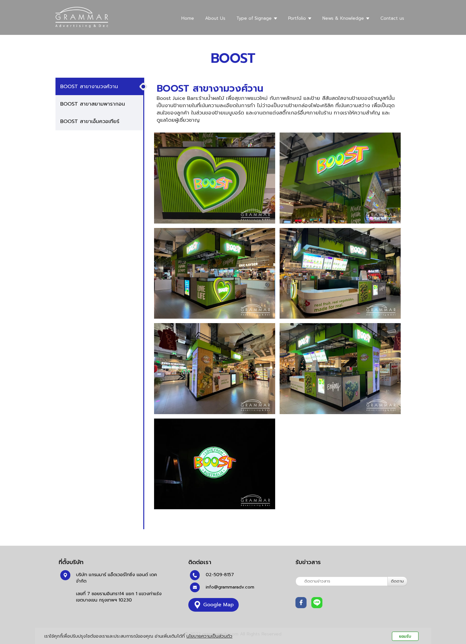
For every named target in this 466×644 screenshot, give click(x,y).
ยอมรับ (405, 636)
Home (187, 18)
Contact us (392, 18)
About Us (215, 18)
